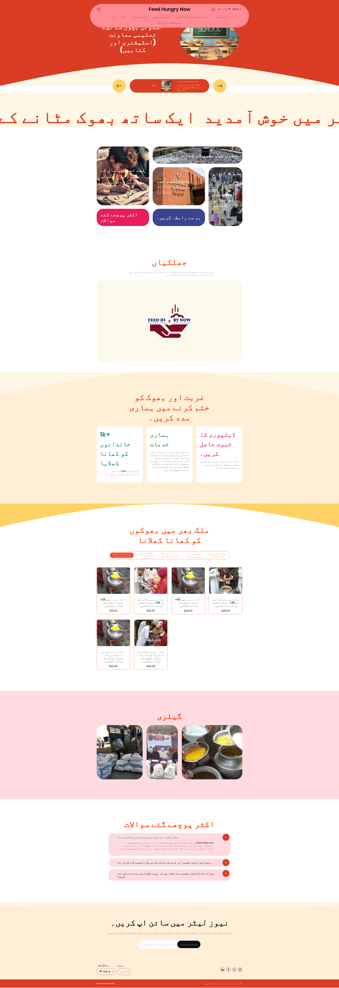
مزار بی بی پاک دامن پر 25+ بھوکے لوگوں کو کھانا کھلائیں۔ (151, 602)
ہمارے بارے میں (224, 983)
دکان (212, 983)
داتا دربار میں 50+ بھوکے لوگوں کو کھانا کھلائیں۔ (188, 602)
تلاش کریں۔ (237, 983)
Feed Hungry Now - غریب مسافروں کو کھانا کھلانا (222, 170)
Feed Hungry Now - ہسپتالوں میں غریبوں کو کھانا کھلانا (176, 170)
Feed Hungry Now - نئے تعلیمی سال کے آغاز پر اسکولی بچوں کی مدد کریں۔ (121, 149)
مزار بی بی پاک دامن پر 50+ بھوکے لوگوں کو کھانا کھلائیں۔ (225, 602)
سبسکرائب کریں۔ (189, 944)
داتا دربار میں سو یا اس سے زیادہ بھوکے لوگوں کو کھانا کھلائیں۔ (113, 656)
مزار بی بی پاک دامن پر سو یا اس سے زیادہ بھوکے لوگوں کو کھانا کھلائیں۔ (150, 656)
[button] (99, 9)
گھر (205, 983)
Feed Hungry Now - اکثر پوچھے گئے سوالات (119, 210)
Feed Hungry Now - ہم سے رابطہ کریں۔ (173, 210)
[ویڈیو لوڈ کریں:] (169, 321)
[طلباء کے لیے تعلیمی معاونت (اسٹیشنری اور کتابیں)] (166, 86)
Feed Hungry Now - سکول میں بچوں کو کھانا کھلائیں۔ (181, 147)
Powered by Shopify (106, 983)
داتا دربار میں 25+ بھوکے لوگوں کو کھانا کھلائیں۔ (113, 602)
